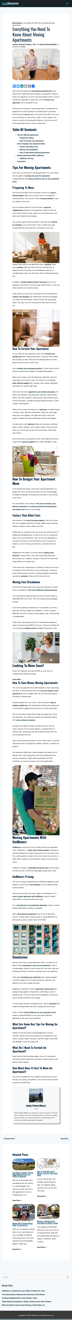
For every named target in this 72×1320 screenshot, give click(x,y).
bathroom (43, 409)
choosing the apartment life (41, 91)
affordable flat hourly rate (38, 868)
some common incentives (25, 720)
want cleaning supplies (21, 383)
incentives (52, 1004)
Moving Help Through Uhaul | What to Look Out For (22, 1224)
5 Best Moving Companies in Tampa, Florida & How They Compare (26, 1301)
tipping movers (30, 628)
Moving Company (25, 44)
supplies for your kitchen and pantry (41, 392)
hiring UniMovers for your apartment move (40, 1012)
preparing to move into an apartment (36, 965)
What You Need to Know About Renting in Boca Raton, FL (23, 1305)
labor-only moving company (38, 850)
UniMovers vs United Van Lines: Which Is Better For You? (23, 1291)
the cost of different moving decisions (43, 590)
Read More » (17, 1200)
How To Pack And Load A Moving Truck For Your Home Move (47, 1173)
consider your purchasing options (29, 368)
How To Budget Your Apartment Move (31, 144)
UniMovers (16, 847)
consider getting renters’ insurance (34, 282)
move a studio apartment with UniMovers (27, 896)
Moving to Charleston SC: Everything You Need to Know (47, 1222)
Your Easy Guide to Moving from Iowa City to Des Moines (23, 1294)
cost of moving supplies (35, 520)
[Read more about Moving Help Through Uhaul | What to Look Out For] (23, 1212)
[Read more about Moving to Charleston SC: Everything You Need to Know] (48, 1211)
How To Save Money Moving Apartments (35, 152)
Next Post (65, 1138)
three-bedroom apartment (27, 914)
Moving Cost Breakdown (29, 149)
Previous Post (8, 1138)
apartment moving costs (45, 989)
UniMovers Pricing (26, 158)
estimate (24, 576)
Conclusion (21, 161)
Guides (15, 44)
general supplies (28, 442)
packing (48, 264)
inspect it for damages (20, 297)
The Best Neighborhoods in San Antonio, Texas (19, 1298)
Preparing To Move (27, 138)
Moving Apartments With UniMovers (30, 155)
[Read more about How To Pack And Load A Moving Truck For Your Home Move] (48, 1164)
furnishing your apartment (31, 977)
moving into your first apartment (37, 176)
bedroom (31, 424)
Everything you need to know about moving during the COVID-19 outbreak (22, 1174)
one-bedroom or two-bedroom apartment (32, 905)
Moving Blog (17, 23)
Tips (34, 44)
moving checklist (46, 198)
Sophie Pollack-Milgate (36, 1105)
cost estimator (35, 885)
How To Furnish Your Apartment (32, 141)
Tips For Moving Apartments (27, 135)
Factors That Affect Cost (29, 147)
